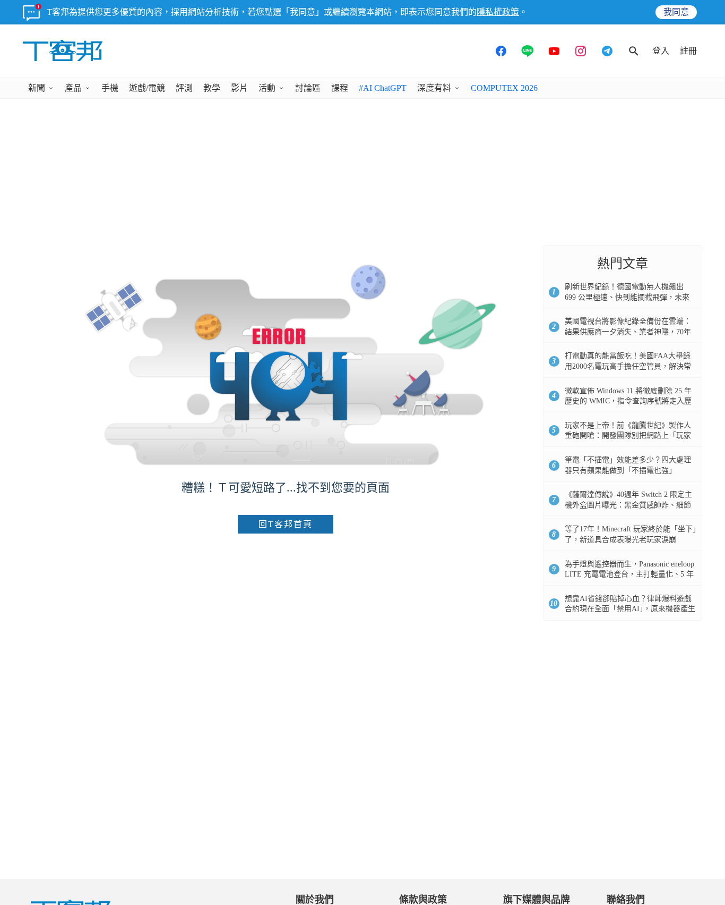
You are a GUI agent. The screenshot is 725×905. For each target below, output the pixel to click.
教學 (211, 87)
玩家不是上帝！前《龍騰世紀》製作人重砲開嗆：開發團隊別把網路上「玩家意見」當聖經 (628, 435)
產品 (73, 87)
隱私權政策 (498, 11)
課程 (339, 87)
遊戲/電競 (147, 87)
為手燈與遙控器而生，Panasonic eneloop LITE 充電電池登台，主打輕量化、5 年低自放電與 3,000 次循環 (629, 574)
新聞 (36, 87)
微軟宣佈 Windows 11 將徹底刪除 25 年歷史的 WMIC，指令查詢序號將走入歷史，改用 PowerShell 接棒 (628, 401)
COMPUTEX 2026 (504, 87)
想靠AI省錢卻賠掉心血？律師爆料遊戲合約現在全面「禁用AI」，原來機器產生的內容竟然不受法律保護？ (630, 609)
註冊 (688, 50)
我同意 (676, 11)
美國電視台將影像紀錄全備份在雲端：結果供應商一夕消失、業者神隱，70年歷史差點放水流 (628, 331)
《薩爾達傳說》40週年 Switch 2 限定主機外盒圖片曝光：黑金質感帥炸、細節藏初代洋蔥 (628, 504)
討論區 (308, 87)
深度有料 (434, 87)
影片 (239, 87)
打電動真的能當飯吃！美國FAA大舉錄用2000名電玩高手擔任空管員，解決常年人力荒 (628, 366)
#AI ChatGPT (383, 87)
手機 (109, 87)
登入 (660, 50)
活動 (266, 87)
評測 (184, 87)
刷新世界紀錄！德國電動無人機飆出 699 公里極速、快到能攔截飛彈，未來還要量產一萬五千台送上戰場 (627, 297)
